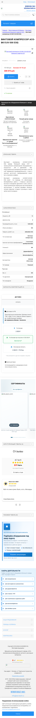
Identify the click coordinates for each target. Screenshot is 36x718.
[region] (18, 414)
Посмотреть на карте (18, 676)
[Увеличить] (18, 52)
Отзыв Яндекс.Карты (8, 499)
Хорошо (18, 713)
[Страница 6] (19, 437)
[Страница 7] (20, 437)
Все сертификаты (17, 389)
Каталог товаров (9, 23)
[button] (16, 504)
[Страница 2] (13, 437)
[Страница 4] (16, 437)
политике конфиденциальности (11, 709)
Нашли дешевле (10, 88)
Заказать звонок (30, 10)
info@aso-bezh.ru (18, 696)
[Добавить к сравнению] (32, 52)
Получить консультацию (18, 554)
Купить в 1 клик (19, 82)
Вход (25, 2)
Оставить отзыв (18, 472)
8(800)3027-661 (18, 692)
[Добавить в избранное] (32, 49)
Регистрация (31, 2)
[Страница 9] (23, 437)
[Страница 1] (12, 437)
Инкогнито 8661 (14, 481)
